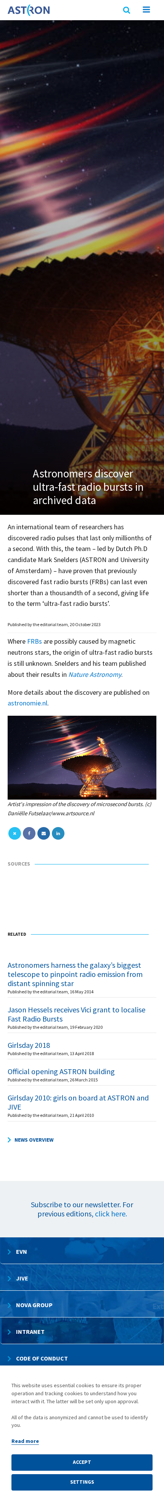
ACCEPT (82, 1462)
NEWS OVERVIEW (33, 1139)
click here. (111, 1213)
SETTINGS (82, 1482)
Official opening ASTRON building (61, 1071)
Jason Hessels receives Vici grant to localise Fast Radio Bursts (76, 1014)
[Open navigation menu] (146, 11)
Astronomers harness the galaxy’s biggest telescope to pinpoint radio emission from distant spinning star (75, 974)
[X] (14, 833)
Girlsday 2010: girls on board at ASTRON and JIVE (78, 1102)
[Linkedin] (58, 833)
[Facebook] (29, 833)
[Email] (43, 833)
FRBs (34, 641)
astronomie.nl (27, 703)
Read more (25, 1441)
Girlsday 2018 (29, 1045)
